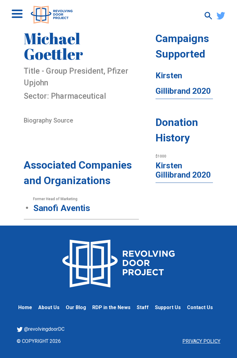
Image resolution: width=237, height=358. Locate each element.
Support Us (168, 307)
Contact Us (200, 307)
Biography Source (48, 120)
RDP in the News (111, 307)
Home (25, 307)
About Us (49, 307)
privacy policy (201, 341)
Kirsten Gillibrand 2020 (183, 170)
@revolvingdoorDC (43, 329)
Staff (143, 307)
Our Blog (76, 307)
